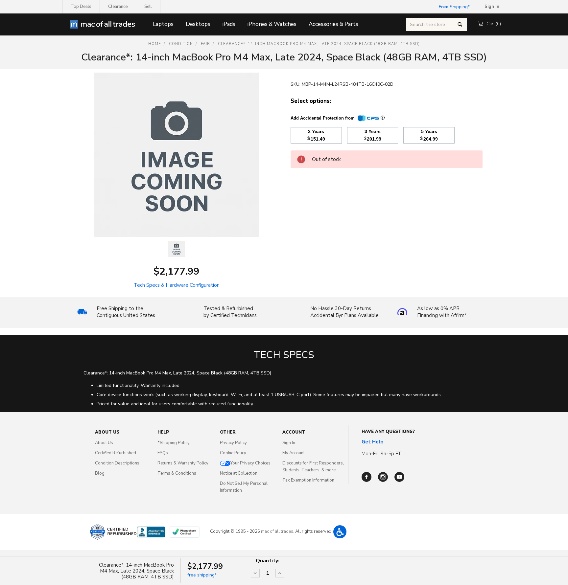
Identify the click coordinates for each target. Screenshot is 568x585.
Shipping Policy (173, 443)
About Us (104, 443)
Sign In (288, 443)
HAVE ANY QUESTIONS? (388, 432)
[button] (339, 531)
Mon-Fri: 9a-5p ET (381, 453)
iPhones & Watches (272, 24)
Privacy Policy (233, 443)
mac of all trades (277, 531)
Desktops (198, 24)
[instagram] (383, 477)
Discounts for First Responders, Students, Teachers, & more (313, 466)
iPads (229, 24)
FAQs (162, 453)
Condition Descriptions (117, 463)
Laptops (163, 24)
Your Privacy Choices (250, 463)
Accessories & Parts (333, 24)
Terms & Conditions (176, 473)
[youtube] (399, 477)
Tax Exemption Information (308, 480)
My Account (293, 453)
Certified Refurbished (115, 453)
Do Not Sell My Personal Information (244, 487)
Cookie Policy (233, 453)
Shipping (453, 7)
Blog (100, 473)
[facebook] (366, 477)
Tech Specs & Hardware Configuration (177, 285)
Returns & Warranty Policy (182, 463)
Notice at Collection (238, 473)
